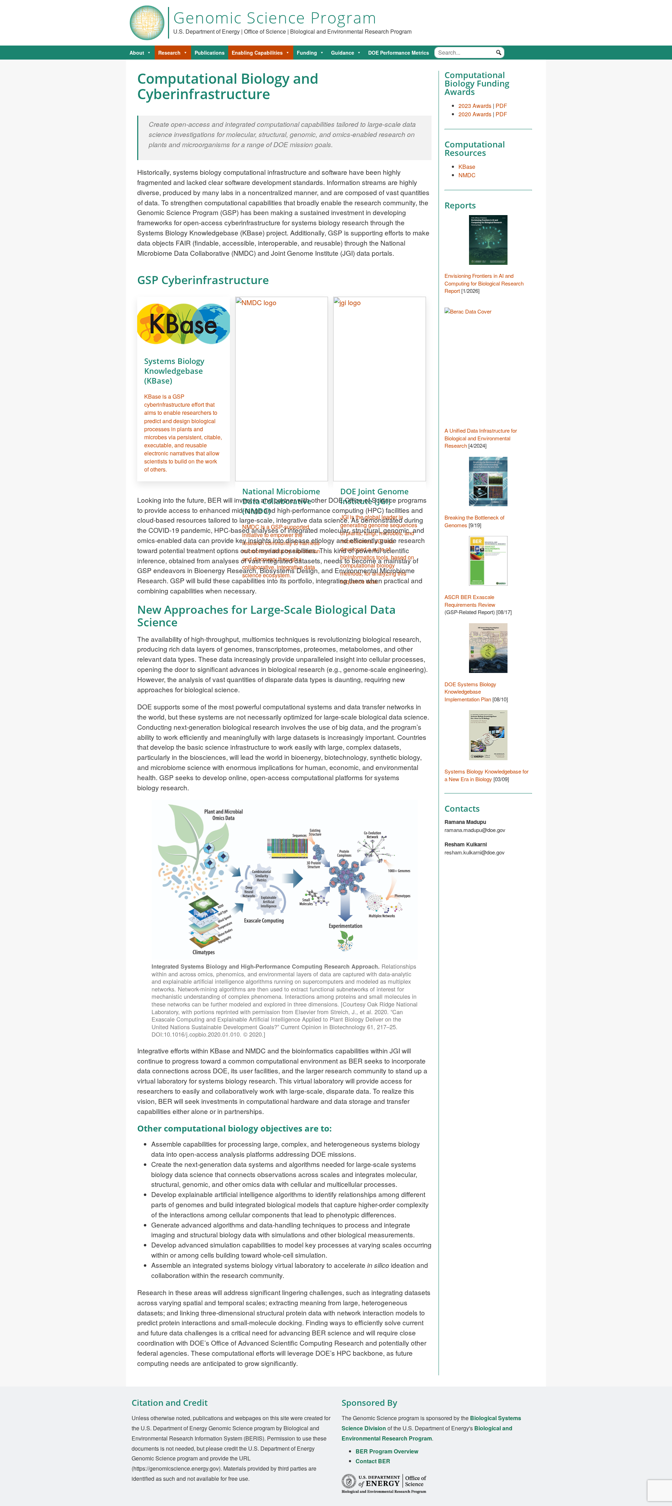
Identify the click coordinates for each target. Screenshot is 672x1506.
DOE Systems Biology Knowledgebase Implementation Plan (470, 691)
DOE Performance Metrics (398, 52)
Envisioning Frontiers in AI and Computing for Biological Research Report (484, 283)
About (137, 52)
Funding (307, 52)
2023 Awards (474, 106)
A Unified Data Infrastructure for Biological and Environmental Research (480, 438)
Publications (210, 52)
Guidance (342, 52)
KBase (466, 167)
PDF (501, 106)
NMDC (467, 175)
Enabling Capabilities (257, 52)
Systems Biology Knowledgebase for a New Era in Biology (486, 775)
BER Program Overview (387, 1451)
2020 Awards (474, 114)
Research (169, 52)
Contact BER (373, 1461)
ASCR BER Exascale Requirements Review (469, 600)
